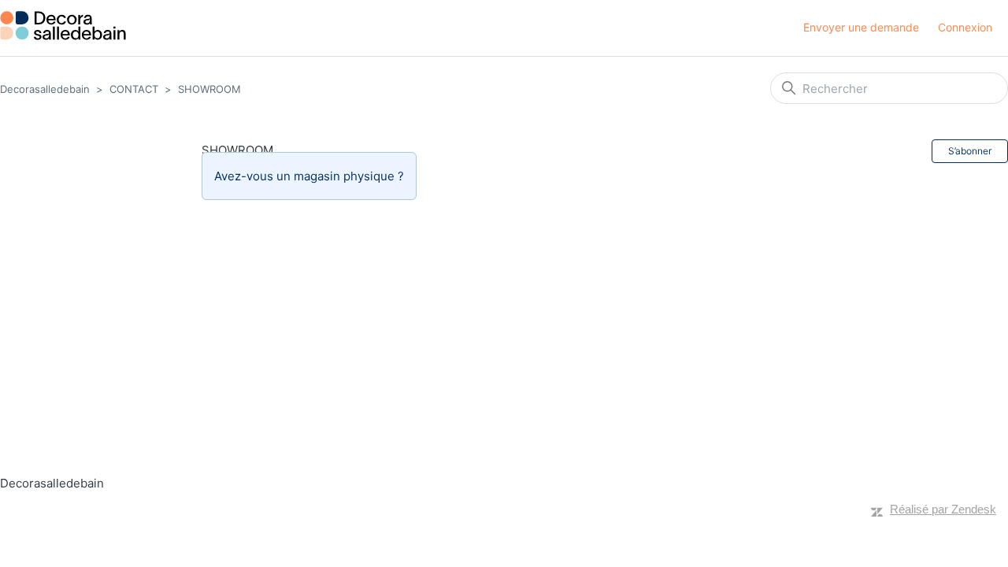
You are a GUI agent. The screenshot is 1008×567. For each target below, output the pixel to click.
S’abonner (969, 151)
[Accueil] (63, 25)
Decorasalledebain (45, 89)
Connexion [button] (965, 27)
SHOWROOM (209, 89)
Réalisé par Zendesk (943, 509)
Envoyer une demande (861, 27)
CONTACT (133, 89)
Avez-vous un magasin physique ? (309, 176)
